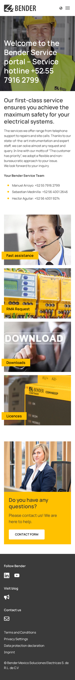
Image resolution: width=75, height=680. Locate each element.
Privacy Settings (16, 639)
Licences (14, 416)
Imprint (9, 652)
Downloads (15, 362)
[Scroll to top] (66, 671)
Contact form (26, 534)
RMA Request (18, 308)
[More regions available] (61, 8)
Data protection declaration (24, 645)
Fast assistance (20, 255)
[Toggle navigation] (67, 8)
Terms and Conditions (20, 632)
